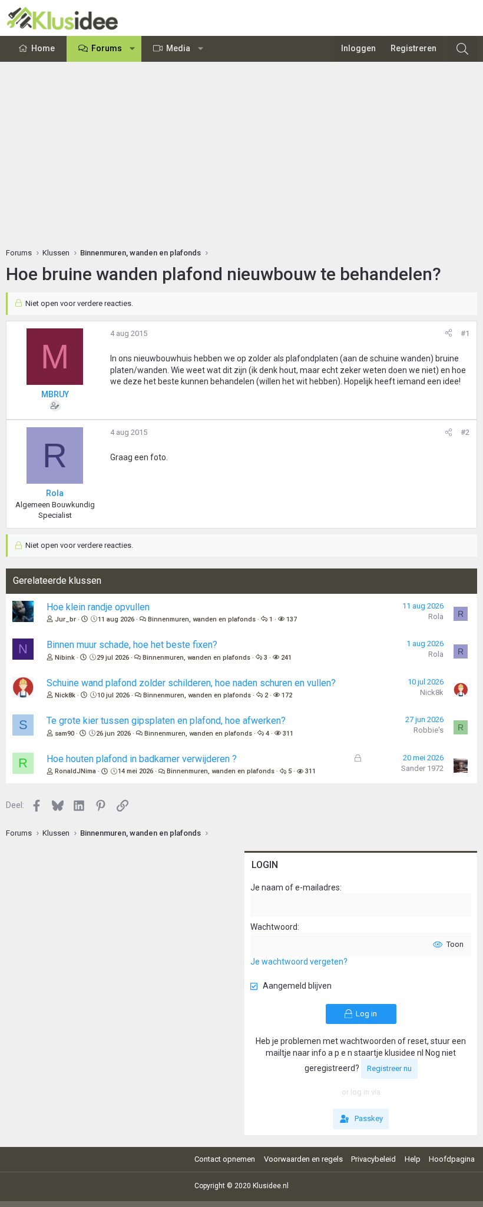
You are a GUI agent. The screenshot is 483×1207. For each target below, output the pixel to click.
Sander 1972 (422, 768)
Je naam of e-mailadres (295, 887)
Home (43, 48)
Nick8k (65, 695)
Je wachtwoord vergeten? (299, 961)
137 (291, 619)
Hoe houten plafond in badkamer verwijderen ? (142, 758)
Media (178, 48)
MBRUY (55, 394)
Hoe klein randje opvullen (98, 607)
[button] (132, 49)
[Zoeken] (462, 49)
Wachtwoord (273, 927)
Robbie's (428, 730)
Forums (106, 48)
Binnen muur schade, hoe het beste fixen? (132, 644)
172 (287, 695)
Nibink (65, 657)
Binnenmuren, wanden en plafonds (202, 619)
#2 (465, 432)
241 (286, 657)
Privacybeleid (373, 1159)
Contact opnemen (224, 1159)
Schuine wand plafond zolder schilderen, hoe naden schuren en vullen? (191, 683)
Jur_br (65, 619)
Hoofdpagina (452, 1159)
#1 (465, 333)
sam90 (64, 733)
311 (288, 733)
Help (413, 1159)
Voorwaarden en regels (303, 1159)
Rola (436, 616)
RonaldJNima (75, 771)
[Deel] (448, 334)
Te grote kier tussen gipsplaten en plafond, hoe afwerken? (166, 720)
